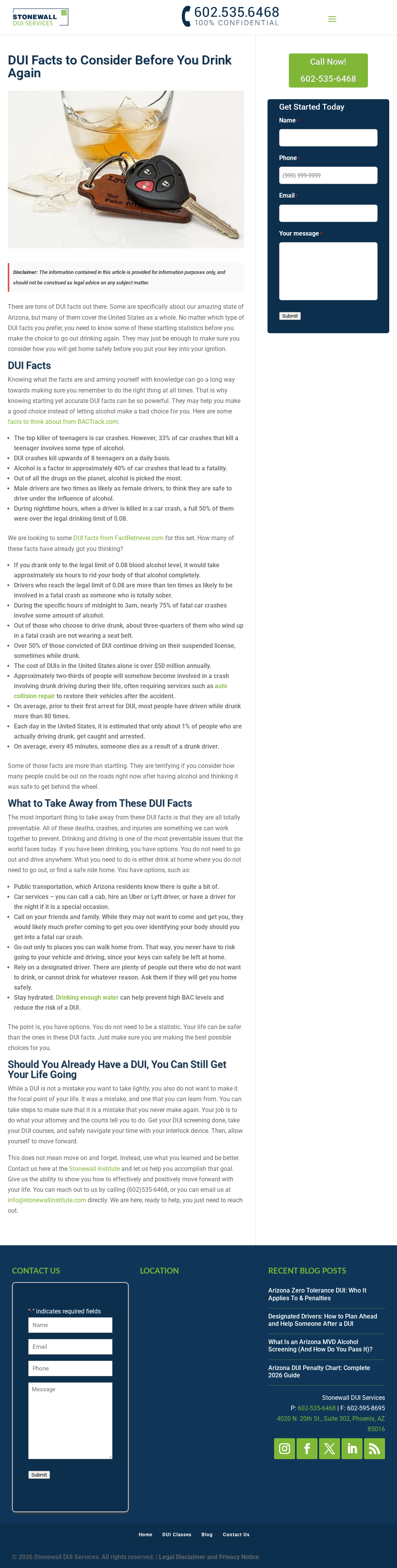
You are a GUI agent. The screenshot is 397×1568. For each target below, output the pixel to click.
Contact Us (236, 1534)
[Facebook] (307, 1448)
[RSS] (374, 1448)
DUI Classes (177, 1534)
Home (145, 1534)
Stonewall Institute (94, 1168)
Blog (207, 1534)
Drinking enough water (87, 997)
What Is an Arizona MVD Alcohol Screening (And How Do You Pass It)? (320, 1345)
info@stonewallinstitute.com (47, 1200)
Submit (290, 316)
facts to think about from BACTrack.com (63, 421)
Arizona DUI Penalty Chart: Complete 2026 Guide (319, 1371)
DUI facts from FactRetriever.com (118, 538)
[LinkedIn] (352, 1448)
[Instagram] (284, 1448)
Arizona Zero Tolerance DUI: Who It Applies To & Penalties (317, 1294)
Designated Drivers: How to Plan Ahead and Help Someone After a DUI (322, 1320)
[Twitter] (329, 1448)
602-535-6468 (317, 1408)
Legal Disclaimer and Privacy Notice (209, 1557)
